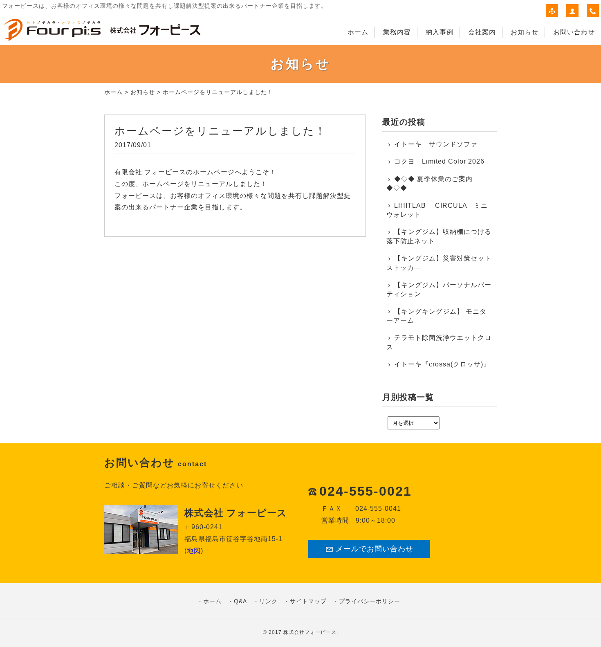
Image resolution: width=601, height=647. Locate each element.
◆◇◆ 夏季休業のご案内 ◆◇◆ (429, 183)
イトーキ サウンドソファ (439, 144)
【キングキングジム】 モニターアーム (436, 316)
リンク (268, 601)
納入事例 (439, 32)
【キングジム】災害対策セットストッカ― (438, 263)
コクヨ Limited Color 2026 (439, 161)
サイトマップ (308, 601)
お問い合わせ (574, 32)
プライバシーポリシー (369, 601)
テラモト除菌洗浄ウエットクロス (438, 342)
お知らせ (524, 32)
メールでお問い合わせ (374, 549)
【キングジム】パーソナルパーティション (438, 289)
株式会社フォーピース (309, 632)
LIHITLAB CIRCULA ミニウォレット (437, 210)
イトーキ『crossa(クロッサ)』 (442, 364)
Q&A (240, 601)
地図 (194, 550)
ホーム (358, 32)
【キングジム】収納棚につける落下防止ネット (438, 236)
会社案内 (482, 32)
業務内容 (397, 32)
